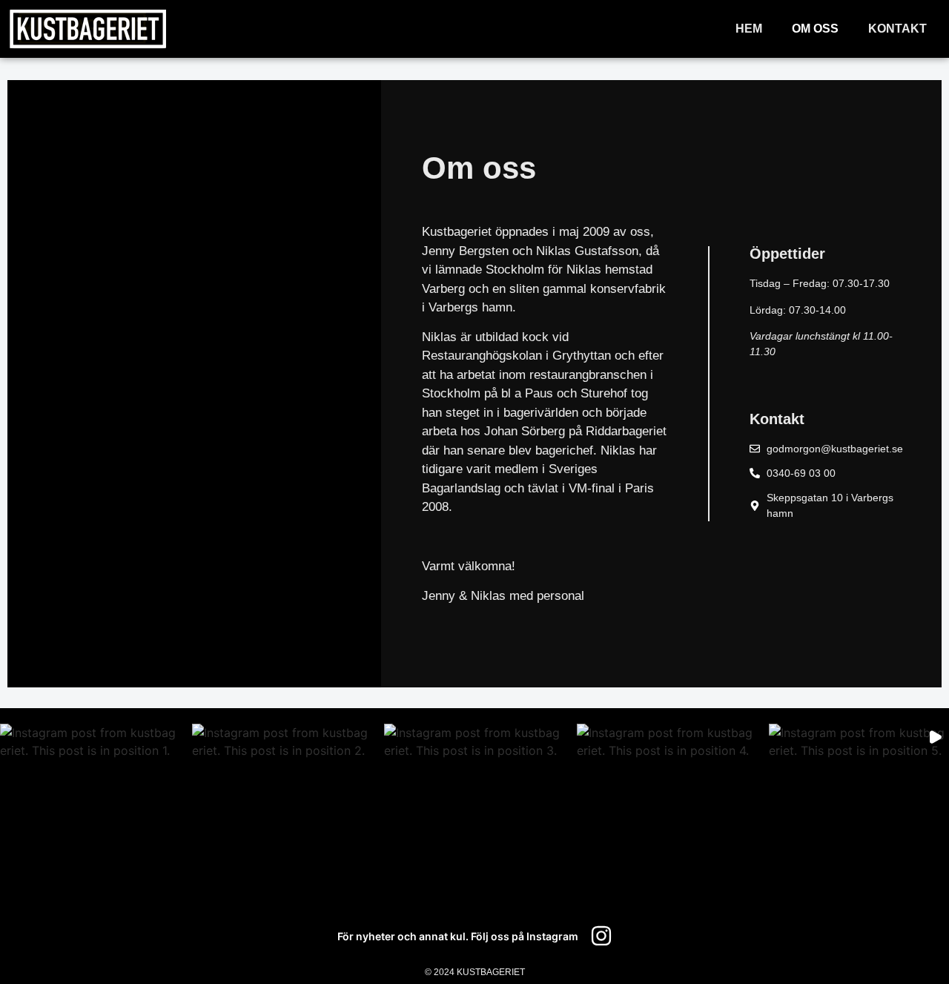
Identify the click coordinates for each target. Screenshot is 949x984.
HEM (748, 28)
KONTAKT (897, 28)
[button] (90, 814)
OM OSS (815, 28)
